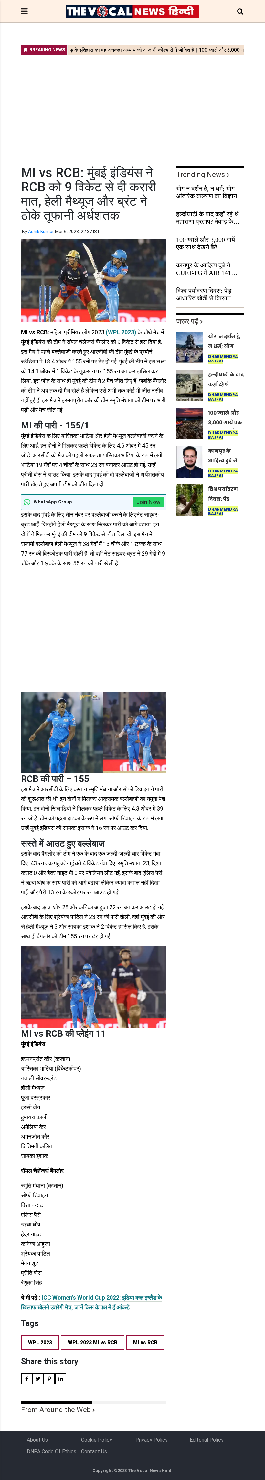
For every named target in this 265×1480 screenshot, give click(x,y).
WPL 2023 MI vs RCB (92, 1342)
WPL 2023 (40, 1342)
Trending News (200, 174)
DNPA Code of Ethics (51, 1451)
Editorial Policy (207, 1440)
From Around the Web (56, 1410)
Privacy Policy (151, 1440)
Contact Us (94, 1451)
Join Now (148, 502)
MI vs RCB (145, 1342)
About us (37, 1440)
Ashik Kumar (41, 231)
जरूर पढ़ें (187, 321)
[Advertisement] (132, 106)
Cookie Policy (96, 1440)
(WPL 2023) (121, 332)
